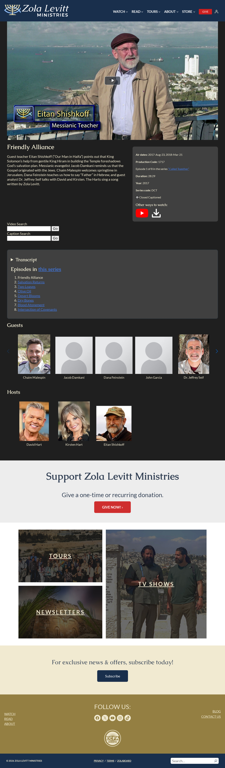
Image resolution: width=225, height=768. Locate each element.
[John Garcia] (153, 373)
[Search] (216, 761)
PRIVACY (99, 760)
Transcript (26, 260)
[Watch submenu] (127, 12)
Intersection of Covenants (37, 309)
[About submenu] (177, 12)
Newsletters (60, 612)
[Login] (216, 11)
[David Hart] (34, 440)
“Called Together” (178, 168)
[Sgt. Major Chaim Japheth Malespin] (34, 373)
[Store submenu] (194, 12)
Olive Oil (24, 291)
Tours (60, 555)
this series (49, 269)
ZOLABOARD (124, 760)
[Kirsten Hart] (74, 440)
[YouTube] (142, 216)
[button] (217, 351)
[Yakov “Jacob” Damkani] (74, 373)
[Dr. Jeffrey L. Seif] (193, 373)
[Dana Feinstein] (114, 373)
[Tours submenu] (159, 12)
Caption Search (18, 233)
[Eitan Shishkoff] (113, 440)
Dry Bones (26, 300)
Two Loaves (27, 286)
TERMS (110, 760)
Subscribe (112, 676)
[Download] (156, 216)
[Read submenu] (142, 12)
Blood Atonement (31, 305)
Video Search (17, 224)
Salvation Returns (31, 282)
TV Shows (156, 584)
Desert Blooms (29, 296)
